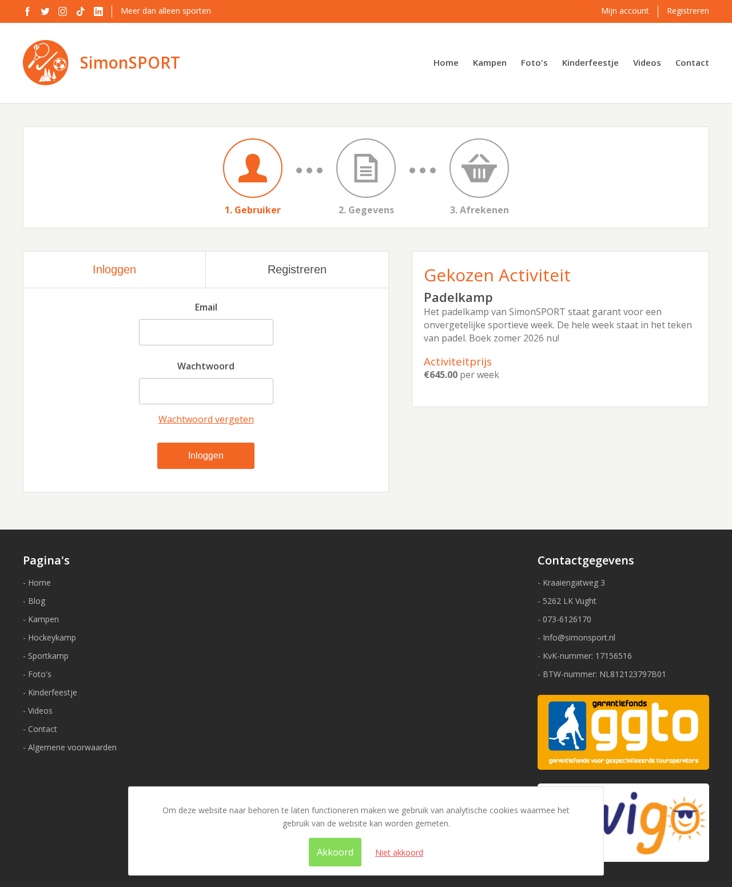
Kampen (490, 62)
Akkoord (335, 852)
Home (446, 62)
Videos (647, 62)
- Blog (34, 600)
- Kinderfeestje (50, 692)
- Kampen (41, 619)
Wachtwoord (205, 366)
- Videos (38, 710)
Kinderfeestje (590, 62)
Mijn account (625, 10)
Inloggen (114, 269)
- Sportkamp (46, 655)
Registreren (688, 10)
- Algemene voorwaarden (70, 747)
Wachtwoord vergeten (206, 419)
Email (206, 307)
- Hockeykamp (49, 637)
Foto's (534, 62)
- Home (37, 582)
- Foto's (37, 674)
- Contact (40, 728)
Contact (692, 62)
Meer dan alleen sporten (166, 10)
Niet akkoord (399, 852)
